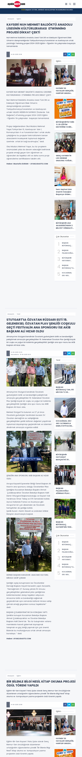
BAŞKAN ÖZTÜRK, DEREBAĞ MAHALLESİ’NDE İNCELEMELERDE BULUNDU (47, 10)
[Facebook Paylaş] (65, 54)
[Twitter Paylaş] (69, 54)
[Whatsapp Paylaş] (73, 54)
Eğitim (19, 19)
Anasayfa (11, 19)
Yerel (18, 314)
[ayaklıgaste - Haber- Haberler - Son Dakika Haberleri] (16, 4)
